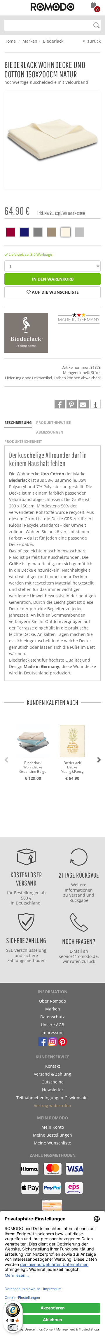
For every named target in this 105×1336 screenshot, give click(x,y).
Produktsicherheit (23, 441)
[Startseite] (52, 8)
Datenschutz (52, 1017)
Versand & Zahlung (52, 1074)
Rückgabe (78, 900)
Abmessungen (49, 432)
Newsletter (52, 1090)
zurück (94, 41)
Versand (77, 895)
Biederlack (53, 41)
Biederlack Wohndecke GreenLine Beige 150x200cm (32, 768)
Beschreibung (18, 422)
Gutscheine (52, 1082)
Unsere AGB (52, 1024)
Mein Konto (52, 1127)
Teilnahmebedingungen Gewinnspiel (52, 1097)
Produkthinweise (53, 422)
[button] (93, 5)
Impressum (52, 1032)
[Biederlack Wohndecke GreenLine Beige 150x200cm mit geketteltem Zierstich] (33, 736)
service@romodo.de (78, 956)
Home (10, 41)
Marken (29, 41)
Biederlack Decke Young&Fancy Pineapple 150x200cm (72, 768)
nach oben (84, 830)
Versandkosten (73, 213)
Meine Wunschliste (52, 1143)
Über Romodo (52, 1001)
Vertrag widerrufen (52, 1105)
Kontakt (52, 1066)
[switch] (13, 1327)
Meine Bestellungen (52, 1135)
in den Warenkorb (53, 279)
